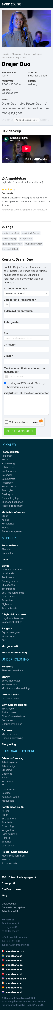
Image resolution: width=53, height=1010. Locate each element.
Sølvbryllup (8, 490)
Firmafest (7, 455)
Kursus (5, 519)
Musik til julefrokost (31, 233)
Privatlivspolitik (10, 911)
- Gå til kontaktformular (15, 937)
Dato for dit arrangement (20, 299)
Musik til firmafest (10, 233)
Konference (8, 523)
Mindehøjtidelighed (12, 502)
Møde (5, 516)
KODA (32, 1005)
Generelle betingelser (13, 907)
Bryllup (5, 459)
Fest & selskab (10, 451)
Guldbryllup (8, 494)
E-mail (8, 355)
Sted (7, 333)
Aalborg (32, 84)
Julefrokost (8, 467)
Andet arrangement (12, 505)
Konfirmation (9, 471)
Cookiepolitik (9, 903)
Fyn (16, 92)
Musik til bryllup (9, 238)
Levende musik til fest (12, 244)
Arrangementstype (15, 288)
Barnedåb (7, 475)
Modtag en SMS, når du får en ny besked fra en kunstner (26, 385)
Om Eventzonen (11, 889)
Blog (4, 895)
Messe (5, 527)
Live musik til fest (10, 249)
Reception (7, 482)
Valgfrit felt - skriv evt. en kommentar (26, 393)
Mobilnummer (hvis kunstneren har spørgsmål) (25, 370)
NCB (41, 1005)
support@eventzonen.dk (15, 944)
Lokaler (9, 445)
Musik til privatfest (33, 244)
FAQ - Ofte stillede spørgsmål (19, 877)
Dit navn (10, 344)
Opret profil (8, 883)
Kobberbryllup (9, 486)
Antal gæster (12, 322)
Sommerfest (8, 478)
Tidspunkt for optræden (18, 311)
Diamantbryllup (10, 498)
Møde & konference (13, 512)
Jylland (6, 92)
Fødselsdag (8, 463)
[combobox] (26, 338)
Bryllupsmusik (26, 238)
